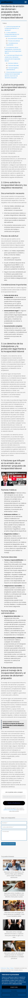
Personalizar (14, 991)
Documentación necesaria (15, 38)
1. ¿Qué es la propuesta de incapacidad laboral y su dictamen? (12, 28)
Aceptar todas (14, 987)
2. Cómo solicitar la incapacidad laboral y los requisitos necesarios (12, 34)
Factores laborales (13, 65)
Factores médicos (13, 63)
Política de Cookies (17, 983)
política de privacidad (10, 809)
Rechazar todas (14, 995)
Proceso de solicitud (14, 41)
